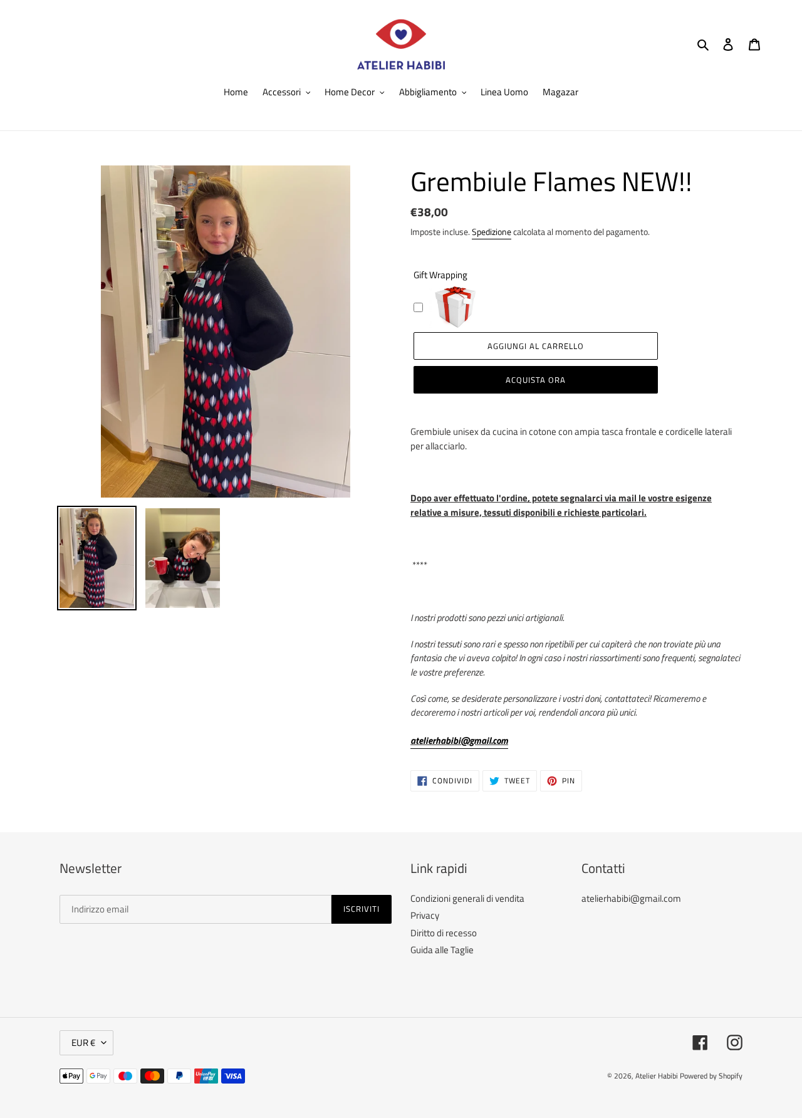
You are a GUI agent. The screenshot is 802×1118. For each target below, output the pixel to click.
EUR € (83, 1042)
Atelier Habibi (656, 1076)
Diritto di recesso (443, 933)
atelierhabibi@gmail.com (459, 740)
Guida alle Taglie (442, 950)
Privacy (424, 915)
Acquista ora (536, 380)
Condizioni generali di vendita (467, 898)
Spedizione (491, 231)
